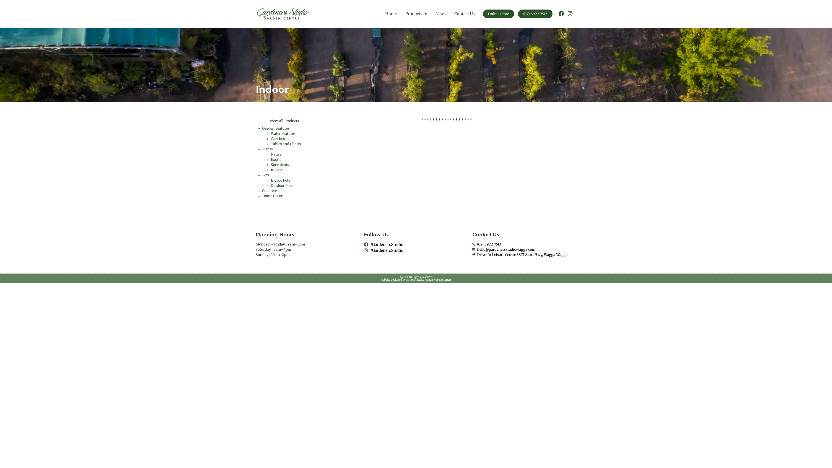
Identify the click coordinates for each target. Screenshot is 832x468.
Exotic (276, 159)
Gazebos (278, 138)
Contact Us (464, 13)
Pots (265, 175)
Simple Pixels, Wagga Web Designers (429, 279)
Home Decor (272, 196)
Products (413, 13)
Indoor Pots (280, 180)
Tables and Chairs (286, 144)
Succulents (280, 164)
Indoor (276, 170)
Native (276, 154)
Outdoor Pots (281, 185)
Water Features (283, 133)
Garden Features (275, 128)
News (441, 13)
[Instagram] (570, 13)
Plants (267, 149)
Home (391, 13)
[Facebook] (561, 13)
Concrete (269, 190)
